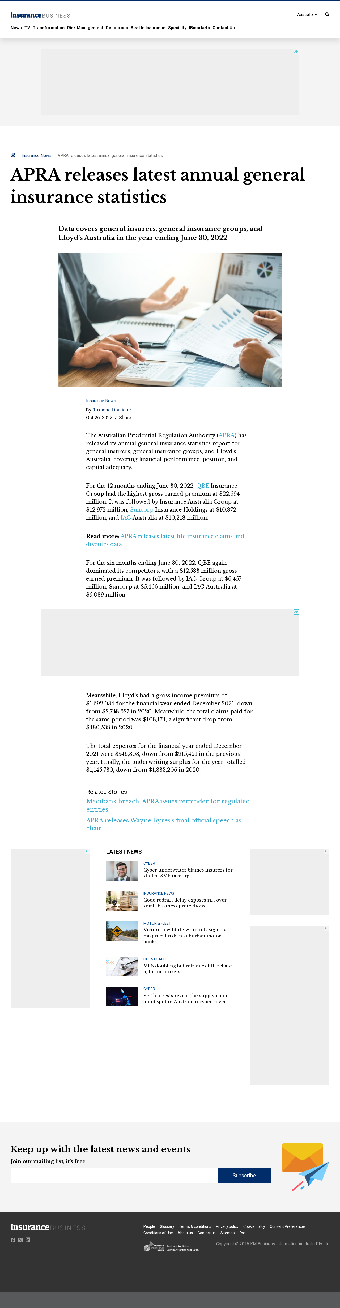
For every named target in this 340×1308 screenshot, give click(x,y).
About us (185, 1233)
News (16, 27)
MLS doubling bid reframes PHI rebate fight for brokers (187, 968)
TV (27, 27)
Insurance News (37, 155)
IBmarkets (199, 27)
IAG (126, 517)
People (149, 1226)
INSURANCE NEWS (158, 893)
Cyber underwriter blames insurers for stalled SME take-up (188, 872)
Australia (305, 14)
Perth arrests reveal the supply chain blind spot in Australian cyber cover (186, 998)
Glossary (167, 1226)
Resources (117, 27)
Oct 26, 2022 (99, 417)
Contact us (207, 1233)
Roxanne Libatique (111, 410)
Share (125, 417)
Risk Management (85, 27)
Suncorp (142, 510)
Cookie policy (254, 1226)
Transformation (49, 27)
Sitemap (227, 1233)
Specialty (177, 27)
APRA (227, 435)
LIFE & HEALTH (155, 959)
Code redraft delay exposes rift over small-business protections (185, 902)
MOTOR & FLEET (157, 923)
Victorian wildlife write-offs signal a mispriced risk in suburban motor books (185, 935)
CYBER (149, 863)
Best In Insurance (148, 27)
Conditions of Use (158, 1233)
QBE (202, 486)
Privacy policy (227, 1226)
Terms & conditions (195, 1226)
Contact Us (223, 27)
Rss (243, 1233)
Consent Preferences (288, 1226)
